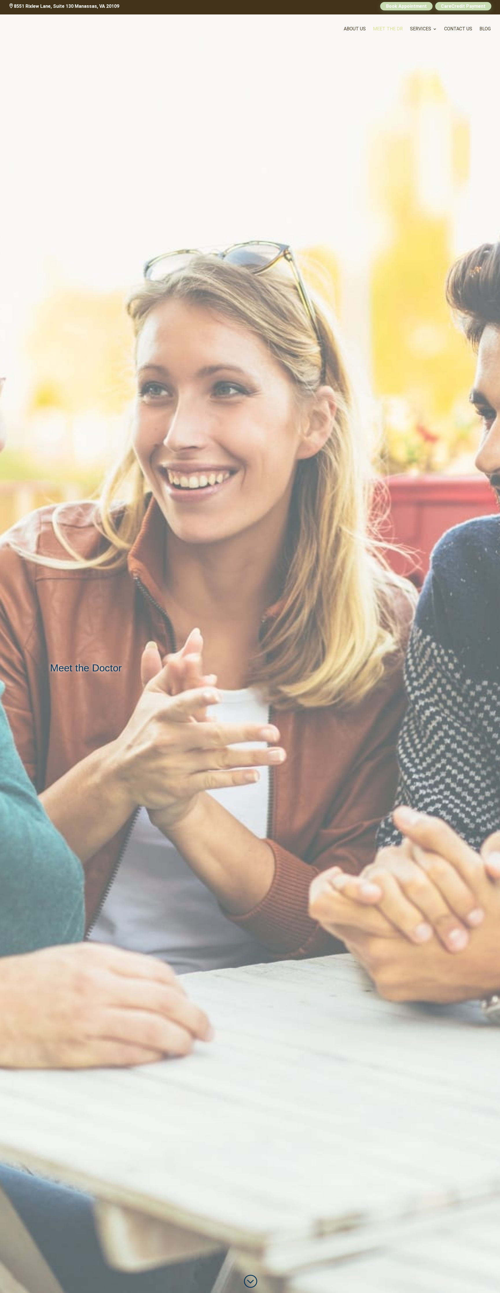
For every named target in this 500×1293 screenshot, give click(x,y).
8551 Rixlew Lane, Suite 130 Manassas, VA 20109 (66, 6)
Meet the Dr (388, 29)
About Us (355, 29)
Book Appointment (406, 6)
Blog (485, 29)
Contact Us (458, 29)
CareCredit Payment (463, 6)
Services (420, 29)
